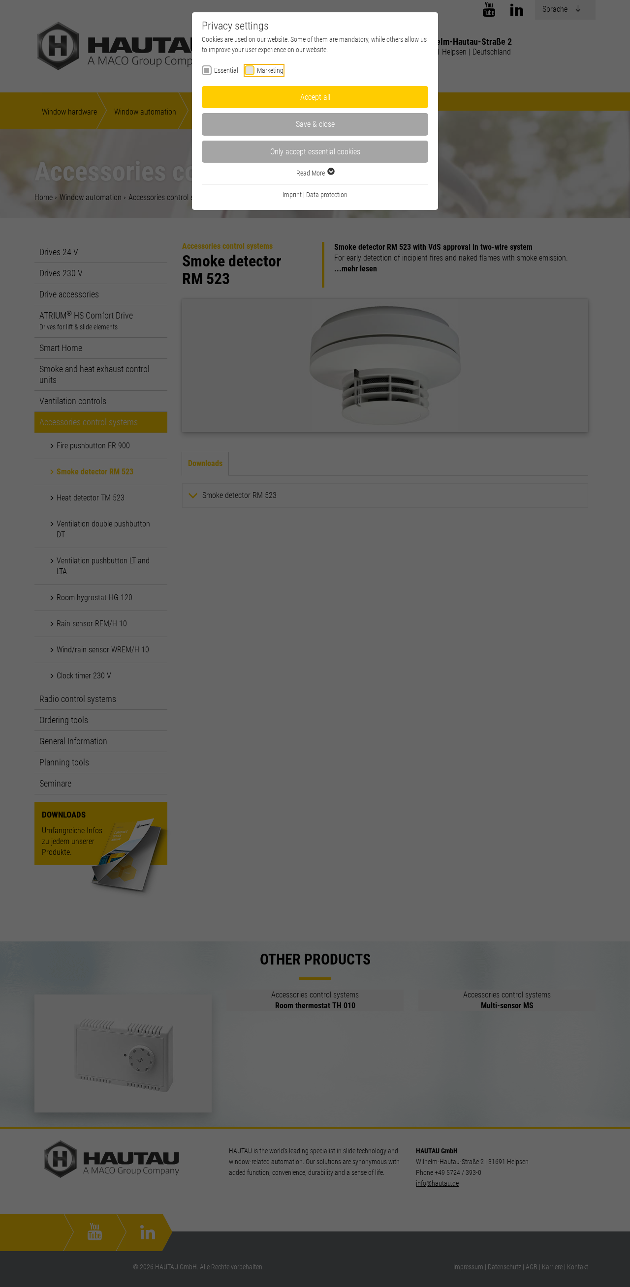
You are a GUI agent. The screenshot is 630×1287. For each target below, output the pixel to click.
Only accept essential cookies (315, 151)
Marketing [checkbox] (270, 70)
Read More (311, 173)
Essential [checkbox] (226, 70)
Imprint (292, 195)
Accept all (315, 97)
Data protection (326, 195)
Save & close (315, 124)
